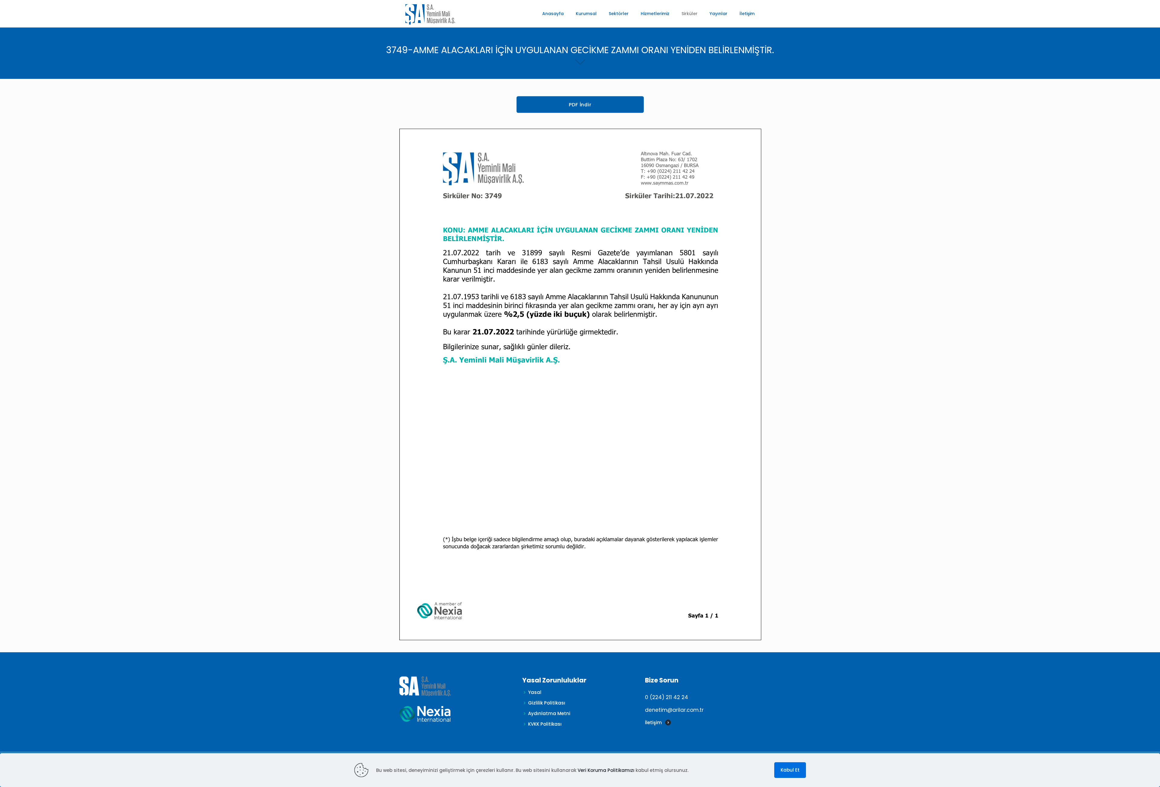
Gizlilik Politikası (546, 703)
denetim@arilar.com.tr (674, 710)
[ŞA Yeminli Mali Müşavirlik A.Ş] (430, 13)
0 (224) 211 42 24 (666, 697)
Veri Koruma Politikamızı (606, 770)
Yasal (534, 692)
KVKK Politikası (545, 724)
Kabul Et (790, 770)
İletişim (653, 722)
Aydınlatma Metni (549, 713)
